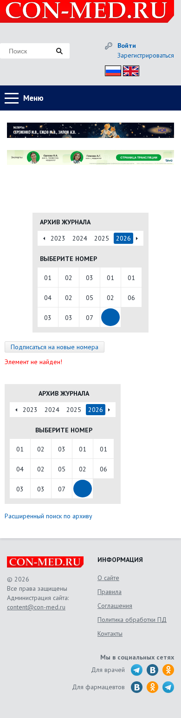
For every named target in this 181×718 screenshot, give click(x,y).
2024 (79, 238)
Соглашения (114, 605)
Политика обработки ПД (132, 619)
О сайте (108, 578)
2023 (58, 238)
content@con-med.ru (36, 607)
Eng (128, 69)
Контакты (110, 633)
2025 (101, 238)
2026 (123, 238)
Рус (110, 69)
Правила (109, 591)
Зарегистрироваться (145, 55)
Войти (126, 45)
